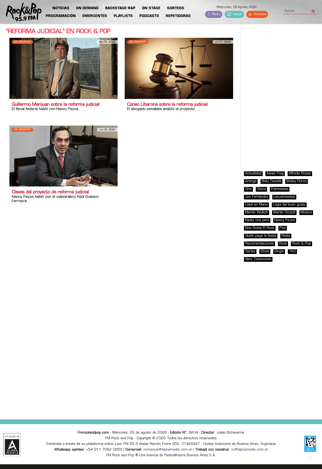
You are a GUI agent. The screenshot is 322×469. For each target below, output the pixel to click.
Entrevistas (279, 189)
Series (250, 251)
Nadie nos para (257, 220)
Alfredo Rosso (300, 173)
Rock (283, 243)
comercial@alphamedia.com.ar (167, 450)
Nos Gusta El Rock (259, 228)
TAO (292, 251)
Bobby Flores (296, 181)
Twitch (237, 14)
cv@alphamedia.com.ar (249, 450)
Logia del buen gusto (289, 205)
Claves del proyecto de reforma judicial (50, 192)
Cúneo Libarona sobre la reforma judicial (167, 105)
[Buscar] (313, 9)
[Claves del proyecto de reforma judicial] (63, 155)
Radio (215, 14)
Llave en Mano (256, 205)
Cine (248, 189)
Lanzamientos (284, 197)
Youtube (259, 14)
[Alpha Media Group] (12, 444)
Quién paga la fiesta (260, 236)
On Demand (22, 42)
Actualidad (253, 173)
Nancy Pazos (284, 220)
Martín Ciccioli (284, 212)
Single (279, 251)
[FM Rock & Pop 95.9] (19, 13)
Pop (283, 228)
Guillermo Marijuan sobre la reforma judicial (55, 105)
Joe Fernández (256, 197)
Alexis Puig (275, 173)
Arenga (250, 181)
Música (306, 212)
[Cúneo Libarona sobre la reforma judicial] (179, 68)
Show (264, 251)
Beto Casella (271, 181)
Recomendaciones (259, 243)
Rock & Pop (301, 243)
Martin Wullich (256, 212)
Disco (261, 189)
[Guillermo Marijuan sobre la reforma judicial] (63, 68)
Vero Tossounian (258, 259)
